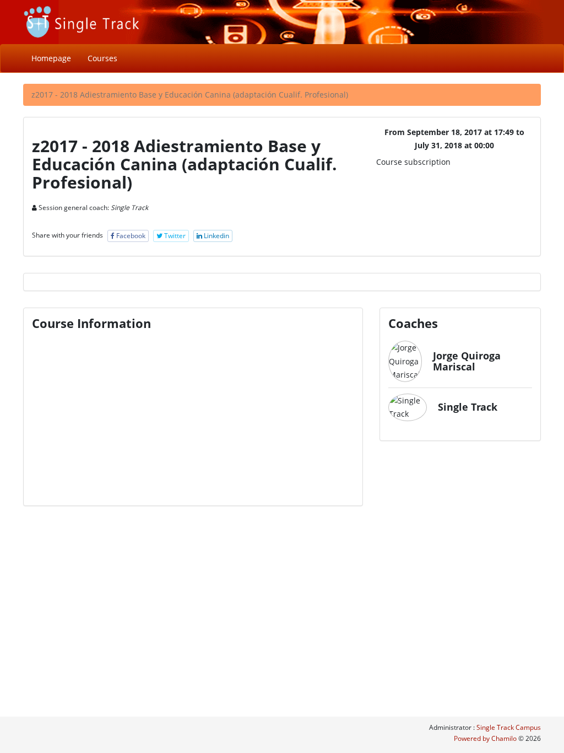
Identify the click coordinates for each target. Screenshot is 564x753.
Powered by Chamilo (486, 738)
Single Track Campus (508, 727)
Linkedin (215, 235)
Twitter (174, 235)
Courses (102, 58)
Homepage (51, 58)
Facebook (130, 235)
